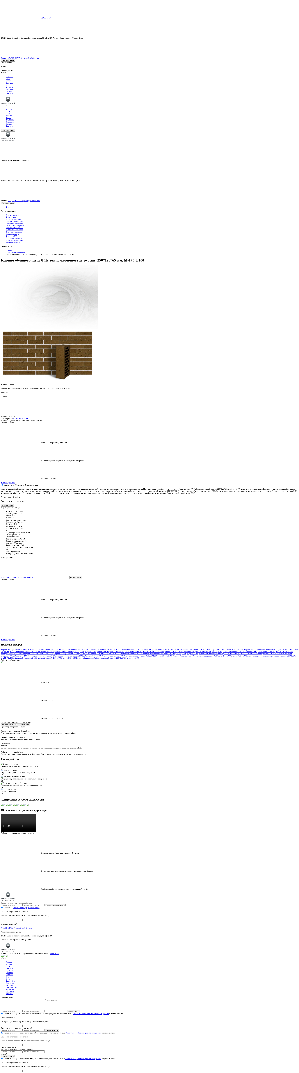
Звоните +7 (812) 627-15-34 (12, 58)
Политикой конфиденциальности (26, 908)
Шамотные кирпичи (14, 232)
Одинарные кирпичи (14, 238)
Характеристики (31, 485)
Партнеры (10, 983)
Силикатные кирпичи (14, 221)
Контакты (9, 93)
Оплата (8, 81)
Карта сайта (54, 954)
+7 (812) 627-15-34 (43, 18)
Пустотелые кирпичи (14, 230)
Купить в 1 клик (75, 577)
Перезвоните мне (8, 60)
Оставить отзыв (73, 1011)
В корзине (25, 577)
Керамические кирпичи (15, 226)
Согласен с (21, 908)
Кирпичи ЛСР (11, 236)
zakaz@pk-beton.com (31, 58)
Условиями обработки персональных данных (91, 1014)
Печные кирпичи (12, 234)
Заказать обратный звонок (55, 905)
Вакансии (9, 985)
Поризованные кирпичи (15, 215)
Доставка (9, 83)
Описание (8, 485)
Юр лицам (10, 87)
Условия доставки (8, 483)
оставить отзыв (7, 505)
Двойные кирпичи (13, 242)
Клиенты (9, 973)
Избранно (9, 994)
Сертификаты (11, 987)
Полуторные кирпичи (14, 240)
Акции (8, 85)
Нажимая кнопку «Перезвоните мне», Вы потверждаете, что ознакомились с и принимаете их (59, 1033)
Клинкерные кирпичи (14, 223)
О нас (8, 79)
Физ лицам (10, 89)
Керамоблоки (11, 217)
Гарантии (9, 971)
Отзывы (9, 91)
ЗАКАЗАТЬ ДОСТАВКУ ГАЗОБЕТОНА (15, 724)
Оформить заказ (8, 1056)
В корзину (9, 577)
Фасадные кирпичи (13, 219)
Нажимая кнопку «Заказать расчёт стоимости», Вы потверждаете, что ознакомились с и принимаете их (63, 1014)
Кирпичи (9, 77)
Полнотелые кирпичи (14, 228)
